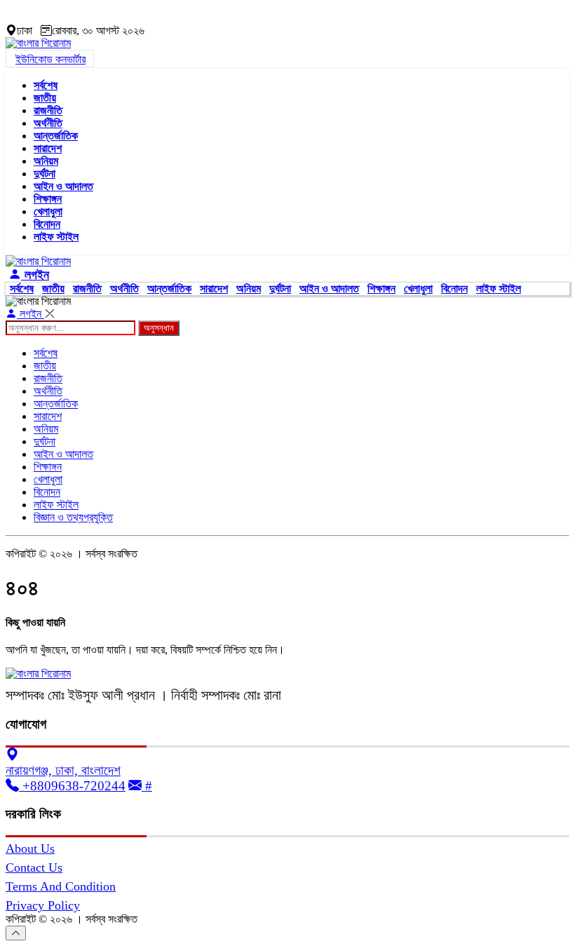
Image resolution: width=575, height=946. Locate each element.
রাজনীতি (48, 110)
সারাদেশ (48, 148)
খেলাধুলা (48, 211)
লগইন (35, 275)
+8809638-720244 (72, 785)
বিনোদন (47, 224)
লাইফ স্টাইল (56, 237)
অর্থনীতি (48, 123)
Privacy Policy (43, 905)
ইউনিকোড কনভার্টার (50, 59)
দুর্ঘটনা (44, 174)
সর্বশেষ (46, 85)
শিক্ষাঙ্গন (48, 199)
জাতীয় (45, 98)
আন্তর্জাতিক (56, 136)
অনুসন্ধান (159, 328)
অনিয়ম (46, 161)
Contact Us (34, 867)
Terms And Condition (61, 886)
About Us (30, 849)
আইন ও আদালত (63, 186)
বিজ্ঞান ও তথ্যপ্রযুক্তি (73, 517)
